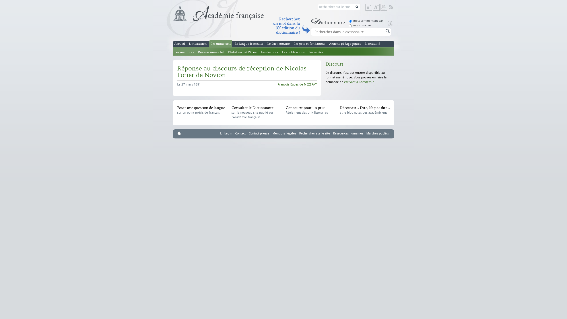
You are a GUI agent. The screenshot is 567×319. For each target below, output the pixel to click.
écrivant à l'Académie (359, 82)
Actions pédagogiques (345, 44)
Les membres (184, 52)
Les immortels (221, 44)
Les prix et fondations (309, 44)
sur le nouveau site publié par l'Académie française (252, 112)
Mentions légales (284, 133)
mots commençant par (368, 20)
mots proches (362, 25)
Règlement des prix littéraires (307, 110)
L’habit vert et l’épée (242, 52)
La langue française (249, 44)
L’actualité (372, 44)
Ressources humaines (348, 133)
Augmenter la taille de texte (379, 8)
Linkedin (226, 133)
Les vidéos (316, 52)
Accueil (179, 44)
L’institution (198, 44)
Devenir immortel (211, 52)
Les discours (269, 52)
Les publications (293, 52)
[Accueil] (218, 12)
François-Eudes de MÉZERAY (297, 84)
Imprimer (384, 7)
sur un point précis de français (201, 110)
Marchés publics (377, 133)
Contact (240, 133)
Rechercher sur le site (314, 133)
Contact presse (259, 133)
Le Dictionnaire (278, 44)
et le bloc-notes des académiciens (365, 110)
